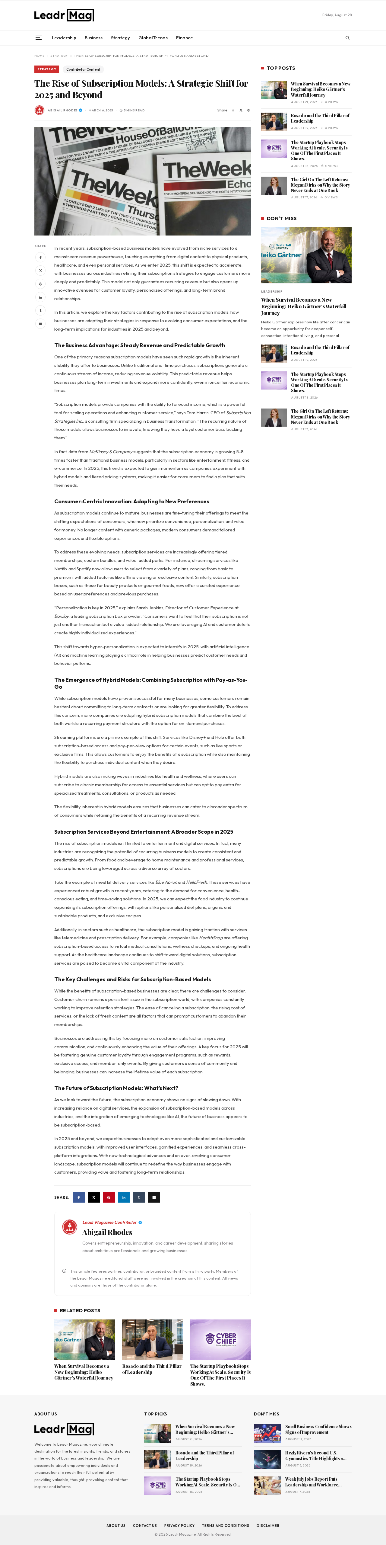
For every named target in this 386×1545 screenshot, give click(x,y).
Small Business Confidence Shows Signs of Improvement (318, 1429)
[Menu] (38, 37)
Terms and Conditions (225, 1526)
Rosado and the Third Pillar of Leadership (152, 1369)
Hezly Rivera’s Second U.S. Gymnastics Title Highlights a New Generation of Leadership (315, 1456)
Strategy (120, 37)
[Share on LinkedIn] (40, 297)
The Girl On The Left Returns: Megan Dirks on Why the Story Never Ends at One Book (320, 185)
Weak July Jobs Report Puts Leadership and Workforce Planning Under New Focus (311, 1482)
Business (94, 37)
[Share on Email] (40, 324)
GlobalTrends (153, 37)
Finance (184, 37)
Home (39, 55)
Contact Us (145, 1526)
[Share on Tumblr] (40, 311)
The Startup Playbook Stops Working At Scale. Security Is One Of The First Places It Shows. (220, 1375)
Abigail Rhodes (63, 110)
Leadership (64, 37)
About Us (116, 1526)
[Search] (347, 38)
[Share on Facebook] (233, 110)
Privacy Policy (179, 1526)
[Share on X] (241, 110)
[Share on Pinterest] (249, 110)
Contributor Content (83, 69)
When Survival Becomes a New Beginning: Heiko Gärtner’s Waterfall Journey (83, 1372)
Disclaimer (268, 1526)
